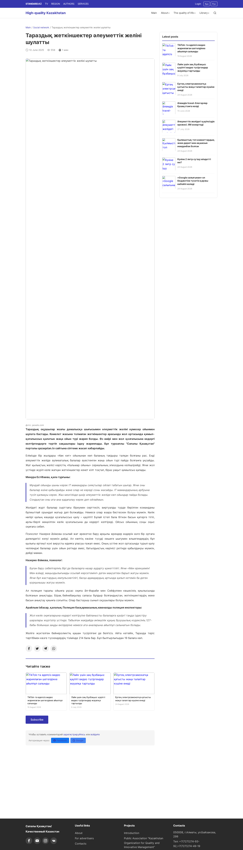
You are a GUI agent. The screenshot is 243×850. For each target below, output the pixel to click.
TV (46, 3)
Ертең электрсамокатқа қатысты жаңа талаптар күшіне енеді (195, 86)
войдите (95, 734)
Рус (214, 4)
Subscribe (37, 719)
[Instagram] (45, 840)
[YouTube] (37, 840)
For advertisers (84, 838)
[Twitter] (37, 648)
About (164, 12)
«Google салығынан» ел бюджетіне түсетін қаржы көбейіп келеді (192, 180)
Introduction (131, 833)
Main (154, 12)
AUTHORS (68, 3)
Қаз (206, 4)
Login (198, 3)
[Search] (214, 12)
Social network (41, 27)
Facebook (62, 740)
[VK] (53, 840)
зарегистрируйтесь (74, 734)
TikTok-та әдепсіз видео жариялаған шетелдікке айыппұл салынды (191, 48)
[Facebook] (29, 648)
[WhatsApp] (53, 648)
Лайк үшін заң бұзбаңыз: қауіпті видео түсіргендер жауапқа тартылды (192, 67)
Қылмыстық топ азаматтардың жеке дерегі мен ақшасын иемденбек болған (195, 142)
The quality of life (184, 12)
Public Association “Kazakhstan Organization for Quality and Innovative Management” (143, 843)
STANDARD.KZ (34, 3)
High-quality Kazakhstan (46, 13)
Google (79, 740)
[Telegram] (45, 648)
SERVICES (83, 3)
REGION (55, 3)
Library (204, 12)
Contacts (80, 843)
